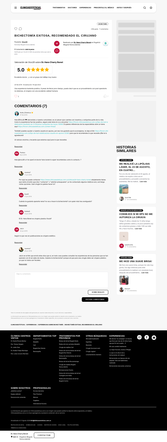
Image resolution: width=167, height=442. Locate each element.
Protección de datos (17, 425)
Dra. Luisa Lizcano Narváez (19, 354)
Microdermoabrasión (92, 339)
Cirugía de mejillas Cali (66, 347)
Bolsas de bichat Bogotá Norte (68, 341)
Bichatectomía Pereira (66, 370)
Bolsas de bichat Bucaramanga (69, 361)
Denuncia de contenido (18, 397)
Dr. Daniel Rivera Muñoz (18, 341)
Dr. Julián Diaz (15, 347)
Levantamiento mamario (93, 354)
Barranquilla (37, 351)
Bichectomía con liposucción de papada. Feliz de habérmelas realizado (119, 360)
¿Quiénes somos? (16, 391)
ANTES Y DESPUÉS (124, 8)
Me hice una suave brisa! (135, 261)
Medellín (36, 342)
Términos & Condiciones (18, 427)
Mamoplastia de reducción (131, 210)
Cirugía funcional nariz (93, 348)
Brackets (89, 345)
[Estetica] (30, 8)
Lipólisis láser (126, 160)
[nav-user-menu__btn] (151, 7)
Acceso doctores (38, 391)
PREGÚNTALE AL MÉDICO (104, 8)
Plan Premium (37, 394)
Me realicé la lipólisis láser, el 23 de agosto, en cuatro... (134, 167)
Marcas (35, 397)
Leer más (143, 181)
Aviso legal (62, 425)
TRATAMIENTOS (59, 8)
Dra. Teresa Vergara (17, 344)
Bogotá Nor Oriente (39, 348)
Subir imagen (98, 292)
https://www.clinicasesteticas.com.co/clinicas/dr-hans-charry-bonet (66, 180)
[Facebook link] (146, 338)
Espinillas (89, 342)
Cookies (39, 425)
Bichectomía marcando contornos (120, 366)
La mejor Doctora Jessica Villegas (120, 349)
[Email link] (154, 337)
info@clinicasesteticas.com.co (41, 420)
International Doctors (39, 403)
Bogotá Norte (37, 339)
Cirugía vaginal (90, 351)
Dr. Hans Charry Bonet (82, 42)
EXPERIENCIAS (85, 8)
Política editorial (73, 425)
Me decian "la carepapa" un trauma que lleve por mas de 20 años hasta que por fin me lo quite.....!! (120, 341)
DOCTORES (72, 8)
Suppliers (36, 400)
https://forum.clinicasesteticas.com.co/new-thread (37, 126)
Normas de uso (30, 425)
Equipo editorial (16, 394)
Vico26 (24, 42)
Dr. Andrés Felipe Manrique (19, 350)
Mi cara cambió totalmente (117, 346)
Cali (34, 345)
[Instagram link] (139, 338)
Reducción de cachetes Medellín (69, 344)
